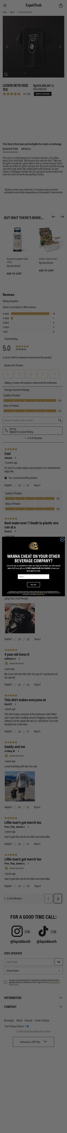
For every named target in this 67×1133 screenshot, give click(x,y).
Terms (43, 594)
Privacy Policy (38, 594)
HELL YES (33, 584)
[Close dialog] (62, 539)
